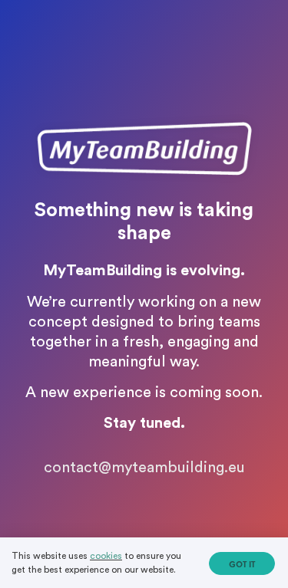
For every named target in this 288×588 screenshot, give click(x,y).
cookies (106, 555)
